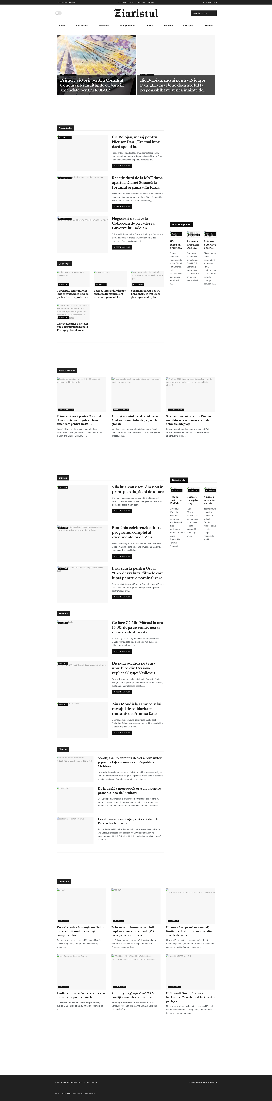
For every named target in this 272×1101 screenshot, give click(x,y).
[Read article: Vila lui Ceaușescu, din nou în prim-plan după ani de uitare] (82, 503)
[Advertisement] (136, 109)
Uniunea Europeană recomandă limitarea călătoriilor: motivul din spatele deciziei (189, 931)
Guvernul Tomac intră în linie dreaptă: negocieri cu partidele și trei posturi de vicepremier (72, 294)
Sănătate (210, 491)
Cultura (150, 25)
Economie (104, 25)
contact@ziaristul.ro (66, 2)
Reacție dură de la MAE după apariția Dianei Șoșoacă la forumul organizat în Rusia (137, 182)
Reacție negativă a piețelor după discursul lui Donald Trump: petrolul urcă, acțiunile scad (72, 327)
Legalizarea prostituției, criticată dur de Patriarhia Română (128, 821)
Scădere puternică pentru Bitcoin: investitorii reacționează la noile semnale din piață (210, 244)
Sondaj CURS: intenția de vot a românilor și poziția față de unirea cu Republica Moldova (130, 762)
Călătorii (173, 921)
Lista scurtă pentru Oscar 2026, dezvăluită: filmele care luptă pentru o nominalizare (138, 573)
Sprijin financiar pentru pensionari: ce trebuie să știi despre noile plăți (145, 294)
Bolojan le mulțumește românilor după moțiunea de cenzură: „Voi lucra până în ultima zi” (134, 931)
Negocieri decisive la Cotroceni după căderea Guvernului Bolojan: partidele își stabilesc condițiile (133, 224)
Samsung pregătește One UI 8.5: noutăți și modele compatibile (193, 244)
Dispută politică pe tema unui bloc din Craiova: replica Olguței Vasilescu (133, 668)
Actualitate (82, 25)
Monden (168, 25)
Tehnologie (195, 235)
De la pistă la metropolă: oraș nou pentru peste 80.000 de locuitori (129, 791)
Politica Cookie (90, 1082)
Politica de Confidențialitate (67, 1082)
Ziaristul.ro (66, 1093)
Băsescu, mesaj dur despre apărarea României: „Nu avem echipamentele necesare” (110, 294)
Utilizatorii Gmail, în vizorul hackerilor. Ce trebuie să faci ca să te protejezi (190, 997)
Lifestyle (188, 25)
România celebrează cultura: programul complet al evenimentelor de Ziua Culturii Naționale (137, 533)
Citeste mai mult (123, 165)
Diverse (209, 25)
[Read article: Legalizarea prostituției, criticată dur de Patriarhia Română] (75, 830)
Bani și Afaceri (127, 25)
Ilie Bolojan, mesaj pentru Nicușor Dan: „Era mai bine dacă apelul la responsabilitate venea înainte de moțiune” (173, 85)
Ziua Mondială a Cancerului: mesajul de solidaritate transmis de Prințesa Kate (137, 709)
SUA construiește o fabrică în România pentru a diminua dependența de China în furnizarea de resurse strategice (176, 244)
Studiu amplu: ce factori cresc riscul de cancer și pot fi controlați (81, 995)
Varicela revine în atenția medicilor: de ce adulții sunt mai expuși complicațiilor (210, 500)
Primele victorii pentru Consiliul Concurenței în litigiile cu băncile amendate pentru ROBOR (92, 85)
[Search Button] (214, 13)
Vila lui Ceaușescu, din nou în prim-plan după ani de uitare (138, 489)
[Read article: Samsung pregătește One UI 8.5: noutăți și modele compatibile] (136, 972)
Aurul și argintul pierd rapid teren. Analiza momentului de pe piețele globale (134, 420)
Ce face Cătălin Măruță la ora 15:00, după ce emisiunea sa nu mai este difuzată (137, 627)
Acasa (62, 25)
